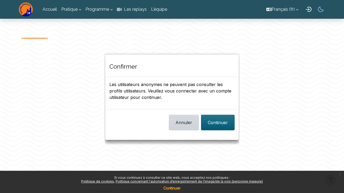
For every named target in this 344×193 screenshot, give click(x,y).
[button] (282, 9)
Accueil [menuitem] (49, 9)
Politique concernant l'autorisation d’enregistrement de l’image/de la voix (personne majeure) (189, 181)
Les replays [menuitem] (135, 9)
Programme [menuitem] (97, 9)
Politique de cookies (97, 181)
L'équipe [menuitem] (159, 9)
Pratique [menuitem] (69, 9)
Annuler (183, 122)
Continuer (218, 122)
